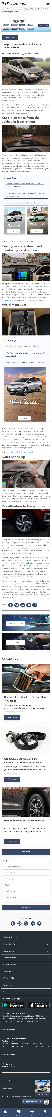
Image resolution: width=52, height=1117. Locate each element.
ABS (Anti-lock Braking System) (30, 563)
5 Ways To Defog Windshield (22, 452)
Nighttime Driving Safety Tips (22, 242)
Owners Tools (9, 965)
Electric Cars (10, 879)
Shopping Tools (10, 944)
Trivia (7, 885)
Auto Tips (17, 9)
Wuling (35, 108)
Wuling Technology (12, 867)
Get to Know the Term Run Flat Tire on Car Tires (25, 363)
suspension (34, 501)
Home (4, 9)
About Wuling (9, 958)
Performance (10, 891)
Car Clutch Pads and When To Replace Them (23, 346)
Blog (10, 9)
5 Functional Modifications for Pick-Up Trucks (23, 203)
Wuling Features (11, 873)
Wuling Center (8, 1041)
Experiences (8, 951)
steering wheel (10, 300)
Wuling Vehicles (10, 937)
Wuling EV (8, 972)
